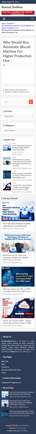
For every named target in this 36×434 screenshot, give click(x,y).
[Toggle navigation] (4, 18)
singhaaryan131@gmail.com (11, 382)
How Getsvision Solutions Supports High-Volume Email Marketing (21, 148)
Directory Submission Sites (11, 370)
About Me (5, 361)
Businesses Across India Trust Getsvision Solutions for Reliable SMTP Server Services (15, 257)
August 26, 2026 (17, 152)
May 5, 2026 (16, 192)
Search (31, 102)
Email (14, 143)
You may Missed (10, 199)
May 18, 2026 (16, 180)
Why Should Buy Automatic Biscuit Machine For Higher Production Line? (17, 91)
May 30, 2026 (16, 168)
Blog (3, 364)
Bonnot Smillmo (12, 7)
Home (4, 373)
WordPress (24, 431)
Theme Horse (20, 428)
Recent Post (9, 140)
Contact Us (5, 367)
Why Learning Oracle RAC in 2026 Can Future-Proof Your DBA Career (22, 175)
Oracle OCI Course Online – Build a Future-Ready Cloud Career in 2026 (22, 187)
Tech (14, 171)
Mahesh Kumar (17, 154)
